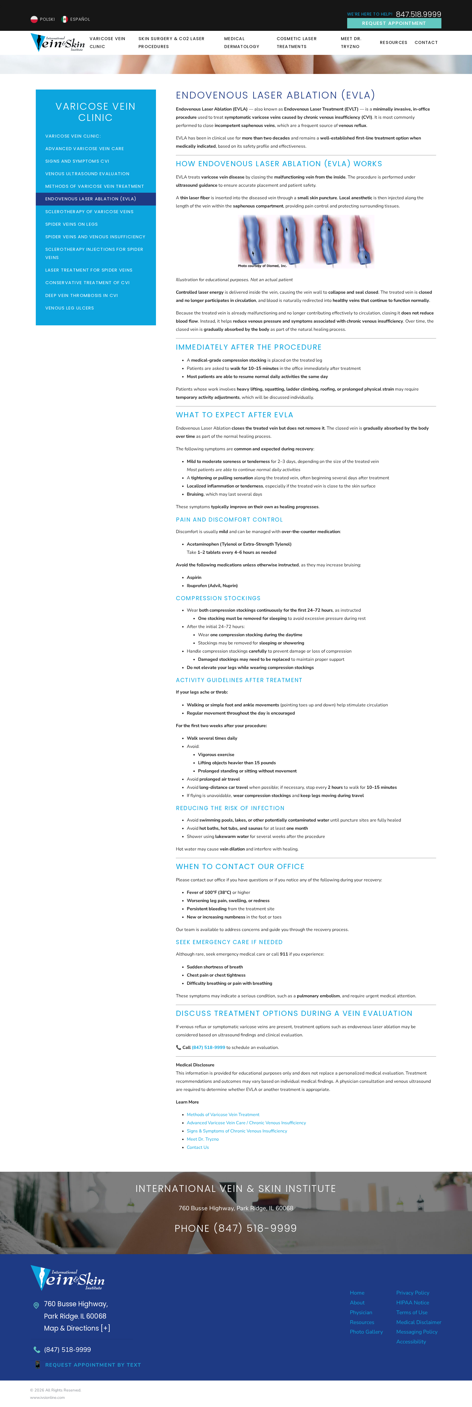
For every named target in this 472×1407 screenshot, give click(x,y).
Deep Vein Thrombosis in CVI (81, 295)
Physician (361, 1312)
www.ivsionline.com (47, 1397)
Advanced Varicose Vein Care (84, 148)
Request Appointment (394, 23)
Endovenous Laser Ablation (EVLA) (90, 199)
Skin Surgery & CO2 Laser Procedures (171, 42)
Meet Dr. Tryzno (351, 42)
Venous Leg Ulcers (69, 308)
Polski (47, 19)
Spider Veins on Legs (71, 224)
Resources (394, 42)
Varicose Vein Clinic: (73, 136)
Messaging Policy (417, 1331)
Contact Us (198, 1147)
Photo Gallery (366, 1331)
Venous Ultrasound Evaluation (87, 174)
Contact (426, 42)
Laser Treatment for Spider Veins (88, 270)
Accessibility (411, 1341)
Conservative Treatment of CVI (87, 282)
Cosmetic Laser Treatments (297, 42)
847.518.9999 (418, 14)
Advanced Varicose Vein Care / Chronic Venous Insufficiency (246, 1123)
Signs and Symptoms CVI (77, 161)
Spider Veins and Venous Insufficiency (95, 237)
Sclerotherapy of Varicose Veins (89, 212)
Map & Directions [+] (77, 1328)
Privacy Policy (412, 1292)
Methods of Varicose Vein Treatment (223, 1115)
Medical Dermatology (241, 42)
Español (80, 19)
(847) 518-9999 (67, 1349)
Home (357, 1292)
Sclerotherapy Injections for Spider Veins (94, 253)
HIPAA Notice (412, 1302)
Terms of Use (411, 1312)
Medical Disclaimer (418, 1322)
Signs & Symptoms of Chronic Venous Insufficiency (237, 1131)
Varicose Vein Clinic (108, 42)
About (357, 1302)
